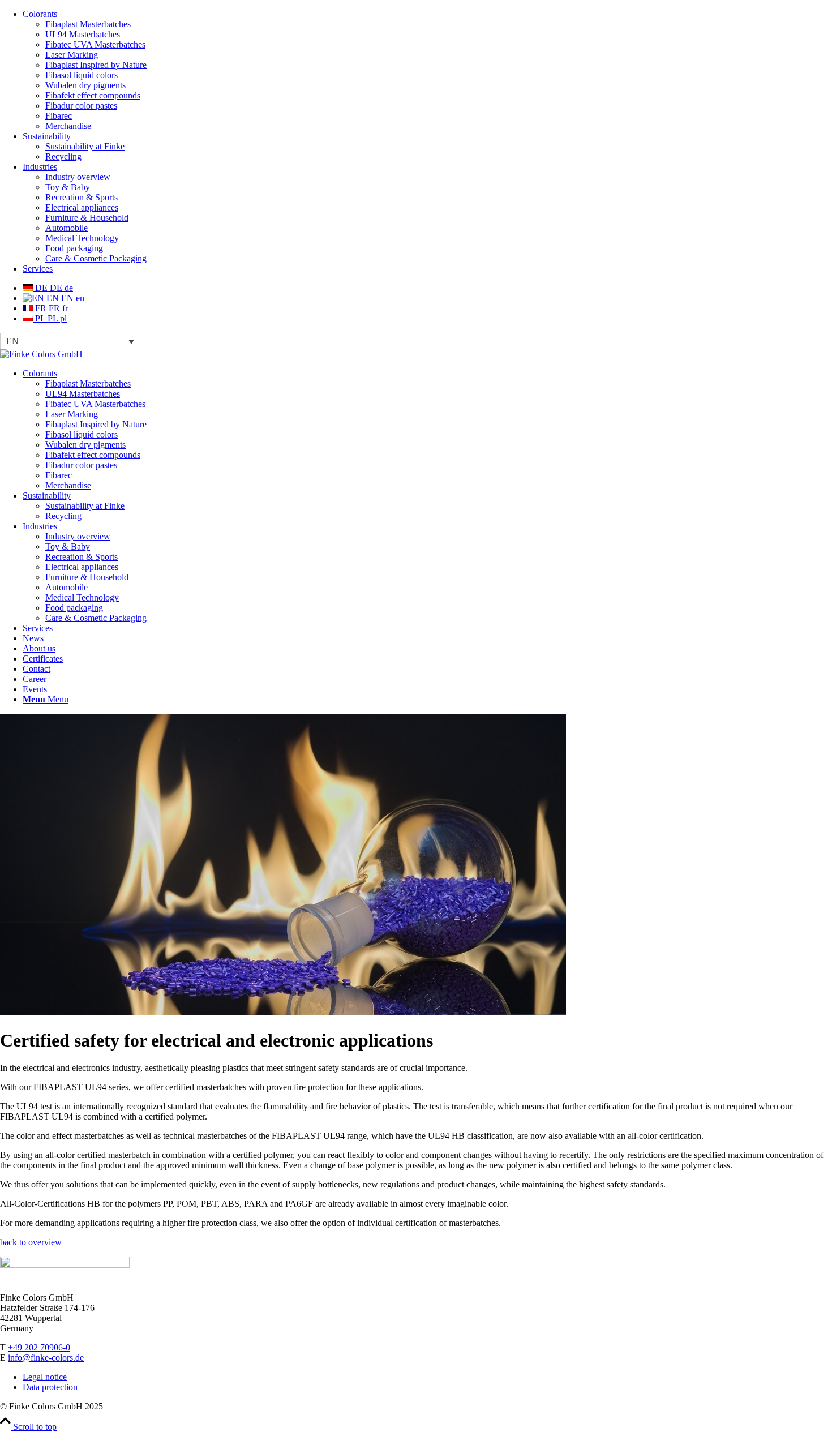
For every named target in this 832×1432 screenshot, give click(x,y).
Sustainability (47, 136)
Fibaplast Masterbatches (88, 24)
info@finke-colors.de (46, 1357)
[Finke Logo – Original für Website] (41, 354)
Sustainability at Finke (85, 146)
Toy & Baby (67, 187)
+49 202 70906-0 (39, 1347)
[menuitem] (427, 70)
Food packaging (74, 248)
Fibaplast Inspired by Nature (96, 65)
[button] (70, 341)
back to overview (31, 1242)
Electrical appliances (81, 207)
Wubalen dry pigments (85, 85)
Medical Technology (82, 238)
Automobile (66, 228)
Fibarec (58, 116)
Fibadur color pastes (81, 105)
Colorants (40, 14)
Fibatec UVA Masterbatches (95, 44)
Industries (40, 167)
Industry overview (77, 177)
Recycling (63, 156)
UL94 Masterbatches (82, 34)
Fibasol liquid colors (81, 75)
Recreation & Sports (81, 197)
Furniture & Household (86, 217)
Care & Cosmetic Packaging (96, 258)
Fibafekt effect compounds (92, 95)
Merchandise (68, 126)
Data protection (50, 1387)
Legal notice (45, 1377)
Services (38, 268)
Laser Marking (71, 54)
